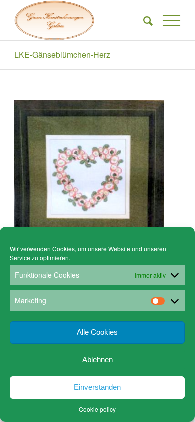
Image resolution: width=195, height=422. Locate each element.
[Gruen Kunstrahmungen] (80, 20)
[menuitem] (143, 20)
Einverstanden (97, 387)
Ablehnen (97, 360)
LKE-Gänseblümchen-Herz (62, 54)
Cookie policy (97, 409)
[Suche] (143, 20)
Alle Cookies (97, 332)
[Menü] (166, 20)
